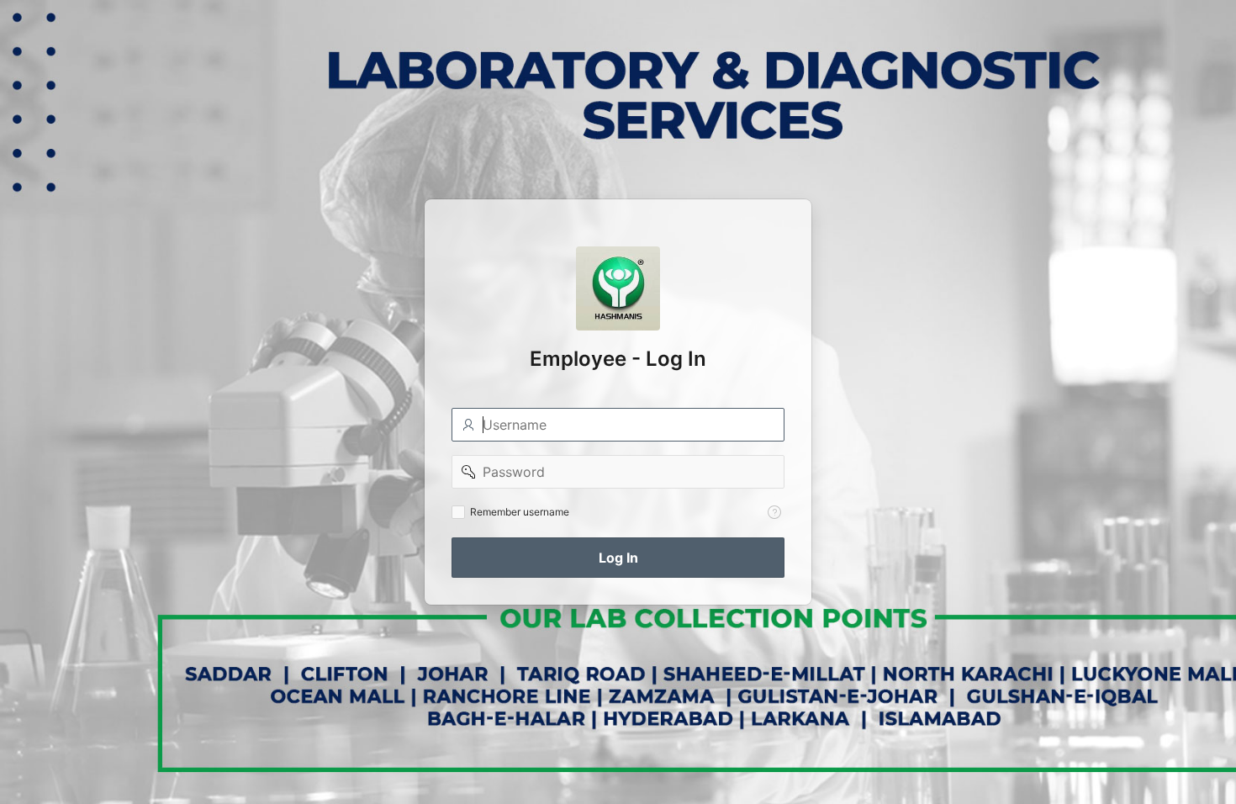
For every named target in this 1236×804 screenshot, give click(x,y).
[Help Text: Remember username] (774, 512)
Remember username (519, 511)
